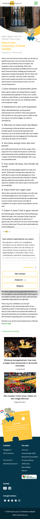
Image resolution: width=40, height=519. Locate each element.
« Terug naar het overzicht (10, 331)
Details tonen (28, 267)
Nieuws (10, 36)
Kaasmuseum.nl (15, 511)
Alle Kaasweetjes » (24, 414)
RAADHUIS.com (22, 515)
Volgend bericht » (20, 402)
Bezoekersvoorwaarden (29, 457)
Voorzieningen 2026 (29, 453)
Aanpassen (19, 280)
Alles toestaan (20, 274)
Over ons (25, 450)
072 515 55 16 (7, 460)
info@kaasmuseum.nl (10, 464)
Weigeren (20, 286)
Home (4, 36)
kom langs (7, 323)
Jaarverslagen (26, 467)
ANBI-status (26, 464)
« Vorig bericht (20, 369)
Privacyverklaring (27, 460)
